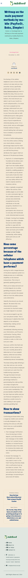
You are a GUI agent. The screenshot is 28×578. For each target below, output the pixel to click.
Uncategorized (15, 31)
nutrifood (14, 68)
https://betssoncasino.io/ (11, 91)
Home (7, 31)
